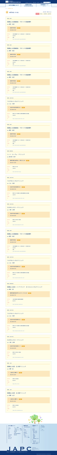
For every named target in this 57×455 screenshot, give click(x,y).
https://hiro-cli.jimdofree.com (18, 410)
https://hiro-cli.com (16, 383)
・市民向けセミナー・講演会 (18, 428)
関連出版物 (15, 434)
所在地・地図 (10, 437)
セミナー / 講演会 (16, 427)
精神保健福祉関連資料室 (17, 433)
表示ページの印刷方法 (40, 2)
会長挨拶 (9, 428)
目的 (8, 429)
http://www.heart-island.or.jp (17, 304)
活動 (8, 431)
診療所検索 (25, 432)
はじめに (9, 427)
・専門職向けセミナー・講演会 (18, 429)
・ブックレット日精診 (26, 437)
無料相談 (25, 429)
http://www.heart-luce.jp (17, 171)
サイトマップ (30, 2)
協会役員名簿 (10, 434)
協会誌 (24, 434)
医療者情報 (15, 431)
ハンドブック (25, 431)
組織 (8, 432)
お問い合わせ (34, 2)
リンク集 (26, 2)
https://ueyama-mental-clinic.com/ (18, 118)
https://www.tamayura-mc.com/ (18, 224)
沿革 (8, 433)
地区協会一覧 (25, 433)
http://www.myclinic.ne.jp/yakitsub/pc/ (19, 39)
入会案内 (15, 432)
